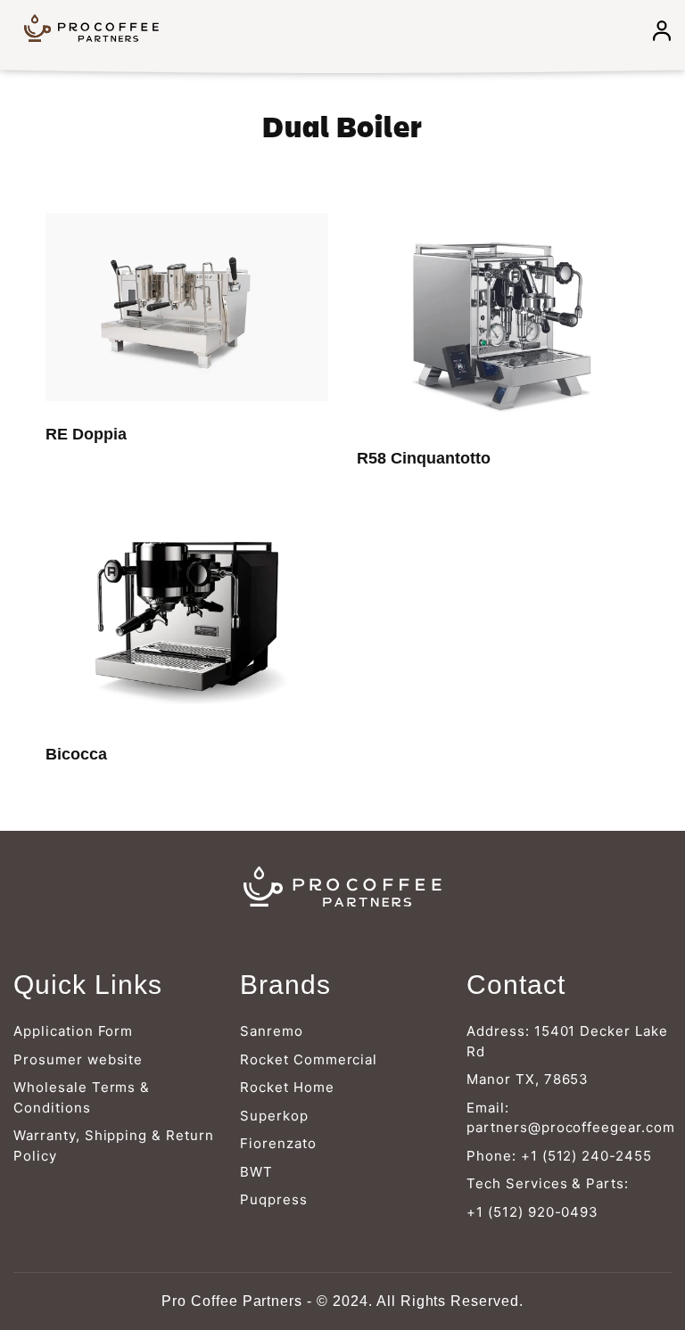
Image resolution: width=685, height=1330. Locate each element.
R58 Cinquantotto (424, 458)
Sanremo (271, 1030)
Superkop (274, 1115)
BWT (256, 1171)
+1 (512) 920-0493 (532, 1211)
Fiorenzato (278, 1143)
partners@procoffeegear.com (570, 1127)
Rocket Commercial (308, 1059)
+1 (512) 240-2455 (586, 1155)
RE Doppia (86, 434)
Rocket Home (287, 1087)
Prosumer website (78, 1059)
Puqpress (274, 1199)
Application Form (73, 1030)
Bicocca (76, 754)
